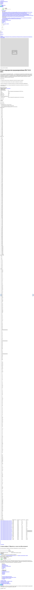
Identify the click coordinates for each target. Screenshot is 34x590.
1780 (2, 126)
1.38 (2, 393)
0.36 (26, 522)
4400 (2, 190)
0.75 (26, 535)
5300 (2, 199)
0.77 (2, 336)
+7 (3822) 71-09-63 (3, 580)
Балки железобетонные (7, 14)
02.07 (2, 461)
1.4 (1, 395)
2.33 (2, 479)
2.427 (2, 482)
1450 (2, 121)
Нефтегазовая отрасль (9, 18)
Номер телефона (11, 551)
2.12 (2, 465)
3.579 (2, 498)
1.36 (2, 392)
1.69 (2, 425)
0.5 (26, 527)
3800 (2, 184)
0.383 (2, 299)
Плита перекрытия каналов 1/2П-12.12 (6, 522)
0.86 (2, 345)
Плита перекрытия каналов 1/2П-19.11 (6, 530)
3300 (2, 178)
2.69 (2, 488)
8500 (2, 233)
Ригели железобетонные (14, 14)
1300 (2, 143)
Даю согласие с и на (14, 555)
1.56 (2, 412)
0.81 (2, 339)
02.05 (2, 458)
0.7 (1, 330)
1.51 (2, 408)
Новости (3, 574)
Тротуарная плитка (5, 565)
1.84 (2, 441)
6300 (2, 210)
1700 (2, 150)
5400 (2, 200)
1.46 (2, 402)
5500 (2, 201)
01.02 (2, 363)
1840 (2, 127)
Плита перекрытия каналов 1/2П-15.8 (6, 526)
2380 (2, 132)
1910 (2, 156)
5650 (2, 203)
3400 (2, 179)
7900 (2, 227)
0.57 (2, 318)
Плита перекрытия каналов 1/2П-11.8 (6, 521)
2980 (2, 135)
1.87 (2, 444)
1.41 (2, 396)
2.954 (2, 493)
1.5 (1, 406)
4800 (2, 194)
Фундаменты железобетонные (19, 15)
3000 (2, 174)
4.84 (2, 514)
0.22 (26, 521)
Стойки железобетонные (7, 16)
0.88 (2, 347)
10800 (2, 250)
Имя (9, 549)
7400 (2, 222)
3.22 (2, 495)
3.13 (2, 494)
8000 (2, 228)
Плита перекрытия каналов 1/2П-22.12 (6, 534)
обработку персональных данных (23, 555)
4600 (2, 192)
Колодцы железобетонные (15, 16)
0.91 (2, 350)
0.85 (2, 344)
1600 (2, 148)
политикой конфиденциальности (11, 555)
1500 (2, 125)
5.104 (2, 517)
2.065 (2, 460)
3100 (2, 175)
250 (1, 109)
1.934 (2, 449)
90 (21, 524)
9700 (2, 244)
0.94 (2, 354)
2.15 (2, 468)
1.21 (2, 381)
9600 (2, 243)
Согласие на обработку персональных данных (9, 577)
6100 (2, 208)
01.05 (2, 365)
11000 (2, 251)
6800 (2, 215)
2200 (2, 161)
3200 (2, 176)
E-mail (10, 550)
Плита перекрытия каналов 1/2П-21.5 (6, 532)
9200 (2, 239)
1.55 (2, 411)
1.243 (2, 385)
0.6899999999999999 (4, 329)
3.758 (2, 499)
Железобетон (7, 36)
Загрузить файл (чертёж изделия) (16, 552)
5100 (2, 197)
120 (22, 525)
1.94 (2, 450)
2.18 (2, 470)
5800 (2, 205)
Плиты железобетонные (12, 12)
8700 (2, 235)
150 (22, 529)
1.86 (2, 442)
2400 (2, 164)
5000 (2, 196)
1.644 (2, 421)
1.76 (2, 433)
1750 (2, 151)
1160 (2, 118)
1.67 (2, 423)
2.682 (2, 487)
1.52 (2, 409)
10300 (2, 248)
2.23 (2, 472)
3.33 (2, 497)
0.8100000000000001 (29, 530)
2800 (2, 170)
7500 (2, 223)
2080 (2, 129)
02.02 (2, 454)
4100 (2, 187)
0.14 (26, 537)
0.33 (26, 525)
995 (1, 138)
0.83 (2, 342)
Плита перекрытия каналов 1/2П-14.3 (6, 524)
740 (1, 114)
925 (1, 117)
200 (1, 108)
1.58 (2, 414)
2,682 (2, 459)
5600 (2, 202)
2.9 (1, 492)
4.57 (2, 511)
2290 (2, 131)
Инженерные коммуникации (16, 18)
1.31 (2, 389)
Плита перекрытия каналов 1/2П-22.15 (6, 535)
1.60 (2, 416)
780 (1, 115)
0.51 (2, 314)
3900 (2, 185)
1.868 (2, 443)
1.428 (2, 398)
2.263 (2, 474)
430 (1, 110)
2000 (2, 128)
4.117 (2, 504)
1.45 (2, 401)
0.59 (2, 320)
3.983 (2, 501)
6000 (2, 207)
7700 (2, 225)
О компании (2, 0)
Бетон (3, 568)
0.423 (2, 305)
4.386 (2, 510)
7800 (2, 226)
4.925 (2, 515)
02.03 (2, 456)
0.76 (2, 335)
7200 (2, 220)
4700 (2, 193)
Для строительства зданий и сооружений (8, 17)
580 (1, 112)
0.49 (2, 312)
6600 (2, 213)
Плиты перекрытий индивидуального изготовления (9, 106)
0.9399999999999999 (4, 353)
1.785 (2, 436)
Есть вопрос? (8, 88)
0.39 (26, 528)
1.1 (1, 372)
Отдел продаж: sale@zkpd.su (4, 582)
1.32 (2, 390)
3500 (2, 180)
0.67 (2, 327)
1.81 (2, 439)
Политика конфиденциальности (7, 576)
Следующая (2, 544)
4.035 (2, 503)
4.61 (2, 512)
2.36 (2, 480)
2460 (2, 133)
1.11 (2, 373)
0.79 (2, 338)
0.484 (2, 311)
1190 (2, 120)
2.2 (1, 471)
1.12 (2, 374)
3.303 (2, 496)
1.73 (2, 430)
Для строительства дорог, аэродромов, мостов (21, 17)
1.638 (2, 419)
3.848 (2, 500)
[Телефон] (2, 28)
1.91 (2, 447)
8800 (2, 236)
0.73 (2, 333)
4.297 (2, 508)
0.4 (1, 302)
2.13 (2, 466)
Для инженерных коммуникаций (6, 104)
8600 (2, 234)
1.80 (2, 438)
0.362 (2, 296)
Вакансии (1, 2)
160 (22, 522)
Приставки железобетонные (22, 14)
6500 (2, 212)
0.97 (2, 357)
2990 (2, 173)
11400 (2, 253)
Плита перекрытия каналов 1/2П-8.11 (6, 538)
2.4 (1, 481)
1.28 (2, 387)
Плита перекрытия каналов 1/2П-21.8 (6, 533)
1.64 (2, 420)
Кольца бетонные (21, 16)
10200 (2, 247)
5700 (2, 204)
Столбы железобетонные (11, 15)
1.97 (2, 451)
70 (21, 520)
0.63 (2, 324)
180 (22, 527)
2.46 (2, 483)
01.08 (2, 371)
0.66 (2, 326)
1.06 (2, 366)
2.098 (2, 463)
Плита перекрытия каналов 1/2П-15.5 (6, 525)
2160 (2, 130)
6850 (2, 216)
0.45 (2, 308)
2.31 (2, 478)
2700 (2, 168)
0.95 (2, 356)
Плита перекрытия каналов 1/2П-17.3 (6, 528)
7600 (2, 224)
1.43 (2, 399)
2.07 (2, 462)
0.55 (2, 317)
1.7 (1, 427)
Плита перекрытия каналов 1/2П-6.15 (6, 537)
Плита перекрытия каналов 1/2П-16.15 (6, 527)
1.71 (2, 429)
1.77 (2, 434)
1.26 (2, 386)
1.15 (2, 377)
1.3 (1, 388)
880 (1, 116)
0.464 (2, 309)
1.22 (2, 382)
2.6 (1, 485)
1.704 (2, 428)
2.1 (1, 464)
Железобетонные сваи (5, 12)
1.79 (2, 437)
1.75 (2, 432)
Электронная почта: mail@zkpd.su (5, 583)
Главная (1, 36)
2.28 (2, 475)
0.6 (1, 321)
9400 (2, 241)
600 (1, 113)
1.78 (2, 435)
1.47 (2, 403)
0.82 (2, 341)
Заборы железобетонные (27, 15)
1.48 (2, 404)
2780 (2, 134)
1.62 (2, 418)
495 (1, 111)
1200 (2, 142)
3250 (2, 177)
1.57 (2, 413)
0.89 (2, 348)
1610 (2, 149)
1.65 (2, 422)
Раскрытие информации (4, 1)
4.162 (2, 505)
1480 (2, 122)
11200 (2, 252)
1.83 (2, 440)
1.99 (2, 452)
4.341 (2, 509)
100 (22, 521)
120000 (2, 254)
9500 (2, 242)
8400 (2, 232)
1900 (2, 155)
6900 (2, 217)
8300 (2, 231)
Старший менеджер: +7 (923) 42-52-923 (6, 581)
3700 (2, 183)
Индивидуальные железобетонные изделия (10, 13)
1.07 (2, 369)
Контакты (1, 3)
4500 (2, 191)
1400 (2, 144)
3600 (2, 181)
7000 (2, 218)
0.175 (27, 538)
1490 (2, 123)
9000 (2, 238)
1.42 (2, 397)
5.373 (2, 518)
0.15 (26, 520)
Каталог (4, 36)
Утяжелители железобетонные (21, 13)
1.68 (2, 424)
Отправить (2, 553)
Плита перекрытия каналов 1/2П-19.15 (6, 531)
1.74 (2, 431)
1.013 (2, 362)
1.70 (2, 426)
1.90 (2, 446)
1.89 (2, 445)
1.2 (1, 380)
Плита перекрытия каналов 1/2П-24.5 (6, 536)
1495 (2, 124)
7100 (2, 219)
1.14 (2, 376)
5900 (2, 206)
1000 (2, 139)
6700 (2, 214)
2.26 (2, 473)
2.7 (1, 489)
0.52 (2, 315)
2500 (2, 166)
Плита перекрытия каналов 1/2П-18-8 (6, 529)
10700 (2, 249)
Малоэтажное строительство (6, 566)
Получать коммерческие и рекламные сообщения (8, 554)
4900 (2, 195)
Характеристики (3, 89)
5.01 (2, 516)
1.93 (2, 448)
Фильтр (2, 100)
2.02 (2, 455)
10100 (2, 246)
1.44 (2, 400)
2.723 (2, 490)
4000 (2, 186)
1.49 (2, 405)
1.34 (2, 391)
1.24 (2, 384)
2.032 (2, 457)
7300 (2, 221)
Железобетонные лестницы (20, 12)
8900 (2, 237)
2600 (2, 167)
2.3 (1, 477)
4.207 (2, 506)
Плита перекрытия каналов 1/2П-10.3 (6, 520)
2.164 (2, 469)
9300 (2, 240)
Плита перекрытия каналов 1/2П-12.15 (6, 523)
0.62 (2, 323)
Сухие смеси (4, 567)
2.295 (2, 476)
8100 (2, 229)
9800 (2, 245)
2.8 (1, 491)
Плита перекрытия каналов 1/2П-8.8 (5, 539)
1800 (2, 153)
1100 (2, 140)
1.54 (2, 410)
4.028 (2, 502)
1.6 (1, 415)
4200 (2, 188)
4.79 (2, 513)
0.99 (2, 359)
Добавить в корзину (3, 88)
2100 (2, 159)
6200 (2, 209)
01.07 (2, 368)
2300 (2, 162)
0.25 (26, 524)
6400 (2, 211)
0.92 (2, 351)
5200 (2, 198)
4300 (2, 189)
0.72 (2, 332)
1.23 (2, 383)
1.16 (2, 378)
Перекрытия (19, 36)
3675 (2, 182)
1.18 (2, 379)
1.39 (2, 394)
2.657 (2, 486)
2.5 (1, 484)
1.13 (2, 375)
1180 (2, 119)
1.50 (2, 407)
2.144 (2, 467)
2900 (2, 171)
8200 (2, 230)
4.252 (2, 507)
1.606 (2, 417)
